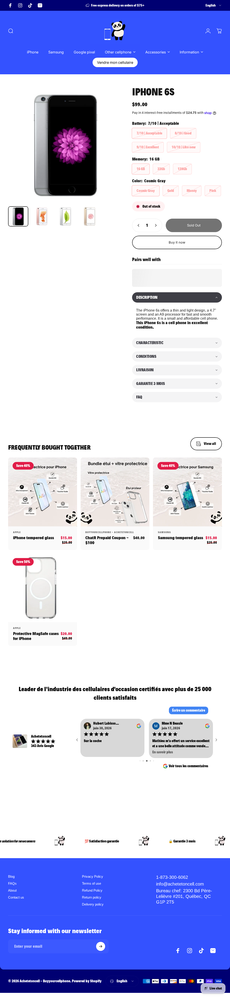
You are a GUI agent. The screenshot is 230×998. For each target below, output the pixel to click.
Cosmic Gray (146, 191)
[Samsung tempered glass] (187, 491)
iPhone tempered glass (33, 537)
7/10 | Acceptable (149, 133)
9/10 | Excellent (148, 147)
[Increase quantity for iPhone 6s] (157, 225)
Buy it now (177, 242)
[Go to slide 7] (147, 761)
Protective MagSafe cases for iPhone (36, 636)
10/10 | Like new (184, 147)
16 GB (141, 169)
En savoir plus (94, 752)
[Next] (112, 145)
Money (192, 191)
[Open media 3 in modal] (65, 145)
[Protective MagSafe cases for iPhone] (42, 588)
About (12, 890)
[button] (177, 297)
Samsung (164, 532)
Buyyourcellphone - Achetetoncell (109, 532)
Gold (170, 191)
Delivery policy (93, 904)
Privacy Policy (92, 876)
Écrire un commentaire (188, 710)
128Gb (182, 169)
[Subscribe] (100, 946)
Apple (17, 532)
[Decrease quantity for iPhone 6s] (137, 225)
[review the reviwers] (139, 726)
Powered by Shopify (87, 981)
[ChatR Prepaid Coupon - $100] (115, 491)
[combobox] (214, 5)
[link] (187, 896)
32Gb (161, 169)
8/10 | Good (183, 133)
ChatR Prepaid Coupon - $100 (107, 540)
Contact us (16, 897)
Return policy (91, 897)
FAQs (12, 883)
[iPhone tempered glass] (42, 491)
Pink (212, 191)
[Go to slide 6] (143, 760)
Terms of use (91, 883)
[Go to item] (18, 216)
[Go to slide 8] (150, 760)
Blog (11, 876)
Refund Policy (92, 890)
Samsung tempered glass (180, 537)
